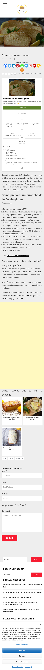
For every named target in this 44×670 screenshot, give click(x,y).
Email (4, 482)
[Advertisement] (22, 323)
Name (4, 471)
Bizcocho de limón (8, 59)
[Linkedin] (14, 66)
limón (11, 458)
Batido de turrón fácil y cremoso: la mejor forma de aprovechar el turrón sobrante (20, 603)
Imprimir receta (22, 107)
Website (5, 494)
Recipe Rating (7, 505)
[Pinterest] (18, 66)
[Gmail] (30, 66)
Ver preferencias (22, 662)
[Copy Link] (39, 66)
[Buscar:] (17, 559)
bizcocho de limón (16, 175)
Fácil (4, 458)
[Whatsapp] (22, 66)
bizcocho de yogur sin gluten (12, 299)
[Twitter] (9, 66)
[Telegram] (26, 66)
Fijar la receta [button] (23, 113)
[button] (41, 624)
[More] (22, 70)
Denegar (22, 656)
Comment (6, 511)
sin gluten (19, 458)
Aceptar (22, 650)
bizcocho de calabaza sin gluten (24, 296)
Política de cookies (17, 667)
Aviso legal (28, 667)
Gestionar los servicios (21, 644)
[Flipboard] (34, 66)
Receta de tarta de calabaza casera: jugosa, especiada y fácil (22, 586)
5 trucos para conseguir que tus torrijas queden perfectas (22, 592)
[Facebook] (5, 66)
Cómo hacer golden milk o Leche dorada (17, 597)
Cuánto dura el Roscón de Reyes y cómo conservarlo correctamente (21, 610)
